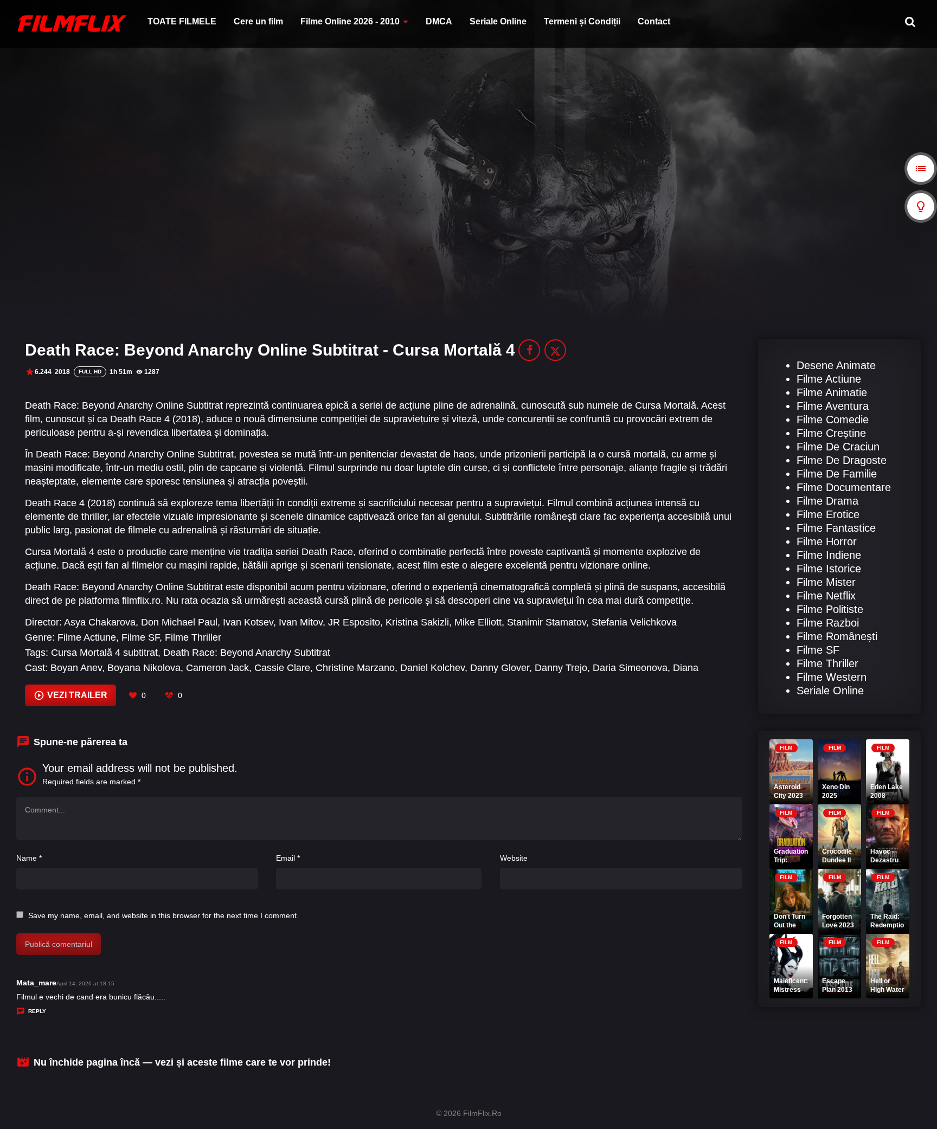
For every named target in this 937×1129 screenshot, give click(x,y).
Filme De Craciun (838, 447)
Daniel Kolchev (432, 667)
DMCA (439, 21)
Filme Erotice (828, 514)
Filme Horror (827, 541)
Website (514, 858)
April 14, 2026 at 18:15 (85, 983)
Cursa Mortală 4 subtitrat (104, 652)
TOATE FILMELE (181, 21)
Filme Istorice (829, 569)
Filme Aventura (833, 406)
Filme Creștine (831, 433)
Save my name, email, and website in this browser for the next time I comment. (163, 915)
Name (29, 858)
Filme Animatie (832, 392)
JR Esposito (354, 622)
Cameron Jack (217, 667)
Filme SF (140, 637)
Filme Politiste (830, 609)
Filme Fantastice (836, 528)
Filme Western (832, 677)
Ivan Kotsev (248, 622)
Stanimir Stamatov (546, 622)
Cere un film (258, 21)
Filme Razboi (828, 623)
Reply (37, 1011)
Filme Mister (826, 582)
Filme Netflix (826, 596)
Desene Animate (836, 365)
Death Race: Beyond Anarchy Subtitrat (246, 652)
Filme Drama (827, 501)
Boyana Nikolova (144, 667)
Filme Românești (837, 636)
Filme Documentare (844, 487)
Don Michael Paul (179, 622)
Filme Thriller (193, 637)
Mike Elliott (478, 622)
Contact (654, 21)
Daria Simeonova (630, 667)
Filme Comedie (833, 419)
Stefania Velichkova (634, 622)
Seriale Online (498, 21)
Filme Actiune (86, 637)
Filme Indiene (829, 555)
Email (288, 858)
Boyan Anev (76, 667)
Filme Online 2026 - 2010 (350, 21)
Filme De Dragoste (842, 460)
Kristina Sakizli (417, 622)
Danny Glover (499, 667)
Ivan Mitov (301, 622)
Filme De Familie (837, 474)
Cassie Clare (282, 667)
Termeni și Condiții (582, 21)
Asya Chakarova (100, 622)
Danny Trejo (561, 667)
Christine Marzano (355, 667)
